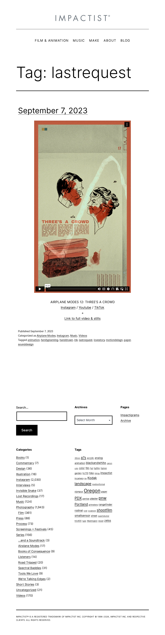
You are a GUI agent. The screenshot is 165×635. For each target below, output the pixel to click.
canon (109, 463)
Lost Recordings (27, 496)
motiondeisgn (114, 340)
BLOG (125, 40)
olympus (79, 491)
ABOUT (110, 40)
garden (78, 473)
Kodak (92, 478)
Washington (92, 521)
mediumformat (98, 484)
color (82, 468)
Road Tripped (27, 562)
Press (20, 518)
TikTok (99, 307)
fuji (91, 468)
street (94, 515)
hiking (97, 473)
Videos (83, 335)
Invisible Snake (26, 490)
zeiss (107, 520)
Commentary (25, 463)
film (87, 468)
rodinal (79, 510)
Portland (81, 504)
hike (91, 473)
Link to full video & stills (82, 318)
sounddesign (26, 344)
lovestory (99, 340)
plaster (94, 498)
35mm (77, 458)
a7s (83, 458)
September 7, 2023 (53, 110)
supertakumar (103, 516)
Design (20, 468)
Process (21, 523)
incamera (79, 478)
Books (20, 457)
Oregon (92, 490)
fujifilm (97, 468)
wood (100, 521)
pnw (103, 498)
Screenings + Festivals (31, 529)
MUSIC (79, 40)
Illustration (23, 474)
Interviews (23, 485)
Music (73, 335)
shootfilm (104, 510)
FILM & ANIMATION (52, 40)
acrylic (90, 458)
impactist (106, 473)
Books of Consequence (34, 551)
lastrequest (85, 340)
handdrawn (66, 340)
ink (76, 340)
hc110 (85, 473)
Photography (25, 507)
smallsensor (82, 515)
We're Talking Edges (32, 579)
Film (21, 512)
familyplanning (49, 340)
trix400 (78, 521)
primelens (93, 504)
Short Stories (25, 584)
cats (76, 468)
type (84, 521)
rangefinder (105, 504)
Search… (22, 407)
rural (85, 511)
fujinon (104, 468)
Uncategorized (26, 590)
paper (127, 340)
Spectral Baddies (29, 568)
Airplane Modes (46, 335)
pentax (85, 498)
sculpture (92, 511)
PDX (78, 498)
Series (20, 535)
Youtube (85, 307)
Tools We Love (28, 573)
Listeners (24, 556)
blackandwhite (96, 463)
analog (99, 457)
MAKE (94, 40)
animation (34, 340)
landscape (83, 483)
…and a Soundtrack (31, 540)
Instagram (68, 307)
